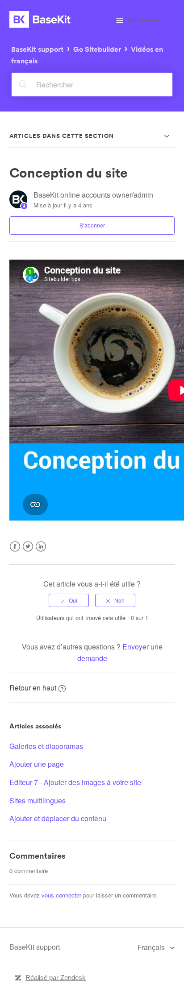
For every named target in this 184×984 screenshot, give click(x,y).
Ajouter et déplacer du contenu (57, 818)
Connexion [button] (143, 19)
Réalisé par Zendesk (55, 977)
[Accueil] (40, 19)
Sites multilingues (37, 800)
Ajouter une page (36, 764)
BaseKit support (37, 49)
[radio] (69, 600)
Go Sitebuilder (97, 49)
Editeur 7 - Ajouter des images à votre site (75, 782)
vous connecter (61, 895)
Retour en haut (32, 687)
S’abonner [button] (92, 225)
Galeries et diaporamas (46, 746)
